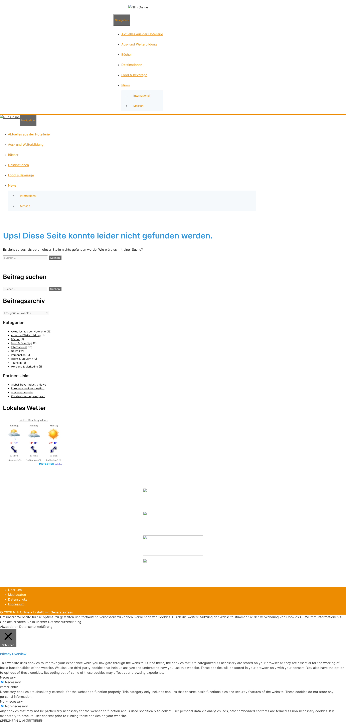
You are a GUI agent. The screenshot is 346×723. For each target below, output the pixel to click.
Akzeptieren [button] (9, 627)
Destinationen (131, 65)
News (125, 85)
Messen (138, 105)
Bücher (126, 55)
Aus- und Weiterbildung (139, 44)
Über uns (15, 590)
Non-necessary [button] (11, 701)
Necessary (13, 682)
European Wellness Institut (27, 388)
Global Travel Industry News (28, 384)
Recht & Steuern (21, 358)
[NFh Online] (138, 7)
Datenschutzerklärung (35, 627)
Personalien (18, 354)
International (141, 95)
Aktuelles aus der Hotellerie (142, 34)
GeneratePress (62, 612)
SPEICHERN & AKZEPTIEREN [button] (21, 721)
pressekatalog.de (22, 392)
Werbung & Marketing (24, 366)
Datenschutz (17, 599)
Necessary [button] (8, 677)
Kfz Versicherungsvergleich (28, 396)
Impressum (16, 604)
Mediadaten (17, 595)
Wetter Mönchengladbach (33, 420)
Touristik (16, 362)
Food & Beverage (134, 75)
